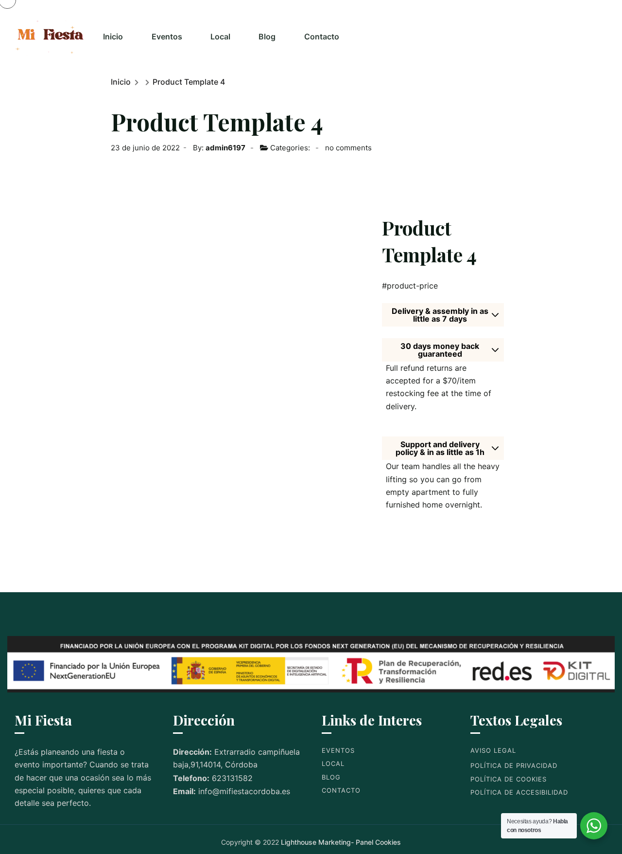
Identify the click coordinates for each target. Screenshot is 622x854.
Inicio (113, 36)
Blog (267, 36)
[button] (440, 315)
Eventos (167, 36)
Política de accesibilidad (519, 792)
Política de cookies (508, 779)
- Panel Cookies (376, 842)
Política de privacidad (513, 765)
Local (220, 36)
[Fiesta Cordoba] (50, 36)
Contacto (321, 36)
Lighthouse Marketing (316, 842)
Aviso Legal (493, 750)
